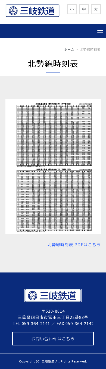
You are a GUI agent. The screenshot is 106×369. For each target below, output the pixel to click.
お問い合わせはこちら (53, 338)
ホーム (69, 49)
